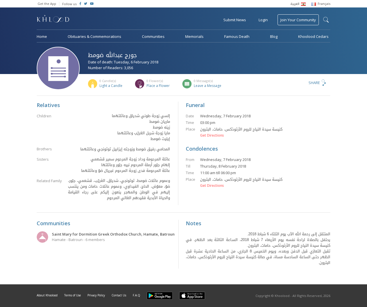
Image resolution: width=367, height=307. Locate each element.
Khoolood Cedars (313, 36)
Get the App (47, 3)
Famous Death (236, 36)
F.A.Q (136, 295)
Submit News (234, 19)
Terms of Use (72, 295)
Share (314, 82)
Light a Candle (110, 85)
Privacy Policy (96, 295)
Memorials (194, 36)
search (326, 20)
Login (263, 19)
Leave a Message (207, 85)
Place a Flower (158, 85)
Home (42, 36)
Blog (274, 36)
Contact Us (119, 295)
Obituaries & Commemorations (94, 36)
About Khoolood (47, 295)
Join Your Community (298, 19)
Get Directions (212, 135)
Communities (153, 36)
